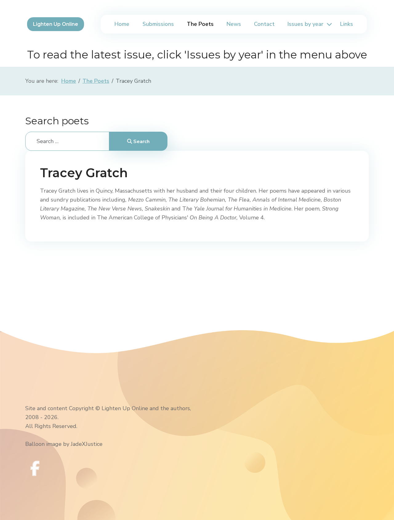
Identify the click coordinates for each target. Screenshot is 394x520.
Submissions (158, 24)
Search (141, 141)
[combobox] (67, 141)
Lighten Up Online (55, 24)
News (234, 24)
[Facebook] (35, 468)
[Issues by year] (328, 24)
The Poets (200, 24)
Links (346, 24)
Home (122, 24)
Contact (264, 24)
